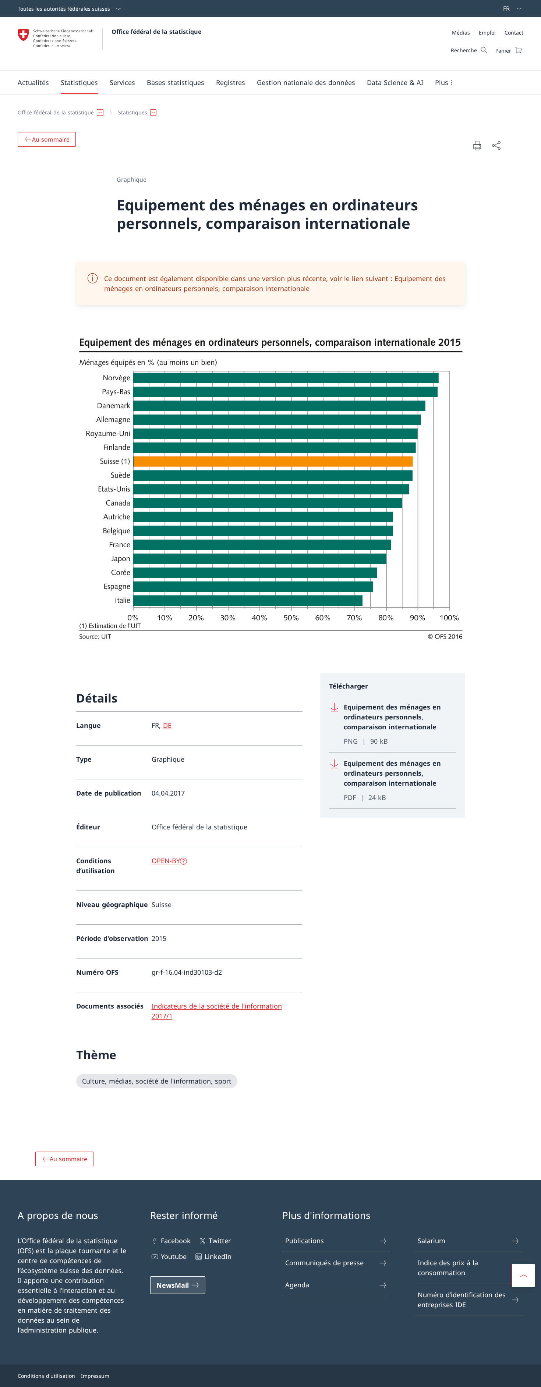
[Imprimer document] (477, 145)
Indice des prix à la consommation (448, 1267)
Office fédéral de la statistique (156, 32)
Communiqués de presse (324, 1262)
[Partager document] (496, 145)
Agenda (297, 1284)
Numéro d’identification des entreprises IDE (462, 1299)
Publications (304, 1240)
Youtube (174, 1256)
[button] (33, 82)
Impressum (95, 1375)
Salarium (431, 1240)
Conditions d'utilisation (46, 1375)
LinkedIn (218, 1256)
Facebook (176, 1240)
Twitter (220, 1240)
